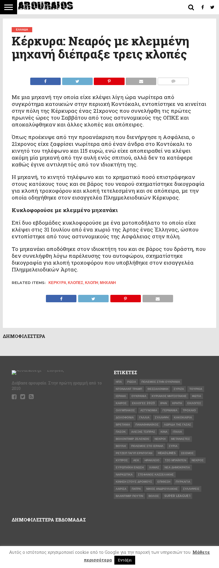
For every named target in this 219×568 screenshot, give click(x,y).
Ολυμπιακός (125, 410)
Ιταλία (177, 432)
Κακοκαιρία (183, 417)
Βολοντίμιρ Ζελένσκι (132, 439)
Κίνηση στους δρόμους (134, 482)
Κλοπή (91, 283)
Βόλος (154, 496)
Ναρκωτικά (124, 474)
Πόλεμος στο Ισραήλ (147, 446)
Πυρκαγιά (183, 482)
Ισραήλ (121, 396)
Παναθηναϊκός (147, 424)
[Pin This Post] (109, 80)
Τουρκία (195, 389)
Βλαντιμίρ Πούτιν (129, 496)
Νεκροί (160, 439)
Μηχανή (108, 283)
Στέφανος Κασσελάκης (156, 474)
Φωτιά (196, 396)
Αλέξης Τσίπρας (143, 432)
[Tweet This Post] (77, 80)
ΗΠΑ (119, 382)
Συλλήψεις (191, 489)
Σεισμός (187, 453)
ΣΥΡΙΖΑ (179, 389)
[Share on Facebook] (45, 80)
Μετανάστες (180, 439)
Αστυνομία (148, 410)
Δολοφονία (125, 417)
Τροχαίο (189, 410)
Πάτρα (136, 489)
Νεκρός (198, 460)
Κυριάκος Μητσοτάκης (169, 396)
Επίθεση (163, 482)
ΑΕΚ (136, 460)
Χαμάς (154, 467)
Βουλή (121, 446)
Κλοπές (75, 283)
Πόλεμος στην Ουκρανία (160, 382)
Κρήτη (177, 403)
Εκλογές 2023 (143, 403)
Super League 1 (177, 496)
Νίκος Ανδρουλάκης (162, 489)
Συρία (173, 446)
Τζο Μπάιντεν (175, 460)
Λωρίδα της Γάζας (177, 424)
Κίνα (164, 432)
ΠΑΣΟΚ (121, 432)
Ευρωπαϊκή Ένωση (130, 467)
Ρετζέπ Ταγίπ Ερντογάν (134, 453)
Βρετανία (123, 424)
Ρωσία (131, 382)
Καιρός (121, 403)
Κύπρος (122, 460)
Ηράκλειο (152, 460)
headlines (167, 453)
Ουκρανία (138, 396)
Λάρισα (121, 489)
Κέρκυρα (57, 283)
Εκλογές (194, 403)
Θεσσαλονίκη (157, 389)
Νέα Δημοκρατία (177, 467)
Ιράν (163, 403)
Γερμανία (170, 410)
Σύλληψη (162, 417)
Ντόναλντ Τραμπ (129, 389)
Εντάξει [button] (125, 560)
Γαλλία (144, 417)
